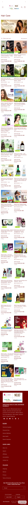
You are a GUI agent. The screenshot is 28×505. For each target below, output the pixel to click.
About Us (5, 447)
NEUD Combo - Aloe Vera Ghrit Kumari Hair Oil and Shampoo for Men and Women (7, 354)
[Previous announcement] (2, 1)
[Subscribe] (23, 488)
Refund (4, 471)
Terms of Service (7, 478)
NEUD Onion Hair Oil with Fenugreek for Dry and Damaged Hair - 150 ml (19, 231)
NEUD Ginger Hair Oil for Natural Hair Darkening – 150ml (6, 306)
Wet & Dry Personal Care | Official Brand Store (14, 501)
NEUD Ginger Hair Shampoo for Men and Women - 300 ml (20, 306)
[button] (2, 7)
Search (4, 451)
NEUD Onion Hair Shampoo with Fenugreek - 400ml (6, 330)
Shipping (5, 468)
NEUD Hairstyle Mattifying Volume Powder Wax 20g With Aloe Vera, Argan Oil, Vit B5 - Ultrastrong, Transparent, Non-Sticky (7, 380)
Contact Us (5, 460)
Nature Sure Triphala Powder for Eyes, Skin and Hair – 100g (20, 205)
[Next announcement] (25, 1)
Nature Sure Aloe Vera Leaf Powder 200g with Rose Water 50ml (20, 129)
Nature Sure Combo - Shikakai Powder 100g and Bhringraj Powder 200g (7, 231)
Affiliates (5, 454)
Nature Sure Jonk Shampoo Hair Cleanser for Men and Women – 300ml (20, 79)
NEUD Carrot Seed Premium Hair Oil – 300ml (20, 55)
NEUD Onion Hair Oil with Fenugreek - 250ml (19, 354)
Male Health (5, 436)
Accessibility (6, 457)
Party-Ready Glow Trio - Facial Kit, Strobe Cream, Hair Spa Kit (20, 379)
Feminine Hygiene (7, 427)
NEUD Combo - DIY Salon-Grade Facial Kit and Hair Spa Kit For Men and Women (7, 255)
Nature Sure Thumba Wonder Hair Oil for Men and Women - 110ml (7, 179)
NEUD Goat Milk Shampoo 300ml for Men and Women (19, 104)
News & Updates (7, 439)
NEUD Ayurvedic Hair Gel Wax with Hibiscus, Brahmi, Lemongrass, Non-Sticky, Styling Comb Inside (20, 331)
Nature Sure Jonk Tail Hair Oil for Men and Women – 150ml (7, 55)
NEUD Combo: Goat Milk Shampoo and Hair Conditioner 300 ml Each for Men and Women (7, 206)
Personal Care (6, 430)
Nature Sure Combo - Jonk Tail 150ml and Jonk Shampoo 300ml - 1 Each (20, 154)
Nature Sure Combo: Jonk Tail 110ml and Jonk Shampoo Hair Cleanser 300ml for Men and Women (20, 180)
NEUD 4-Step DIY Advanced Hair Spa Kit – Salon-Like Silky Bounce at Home (7, 104)
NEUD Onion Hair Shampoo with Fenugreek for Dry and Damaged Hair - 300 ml (6, 281)
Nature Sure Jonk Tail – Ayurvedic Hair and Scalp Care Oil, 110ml (7, 79)
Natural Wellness (7, 433)
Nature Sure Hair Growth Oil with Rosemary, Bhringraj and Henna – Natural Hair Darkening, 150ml (7, 129)
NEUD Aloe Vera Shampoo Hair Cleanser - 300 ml (20, 281)
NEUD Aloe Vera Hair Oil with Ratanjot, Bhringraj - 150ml (7, 154)
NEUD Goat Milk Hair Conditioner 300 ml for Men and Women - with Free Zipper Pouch (20, 256)
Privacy (4, 475)
